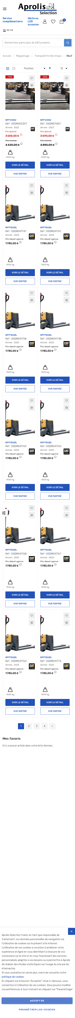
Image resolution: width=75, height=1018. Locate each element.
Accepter (37, 1000)
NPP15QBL (11, 227)
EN (8, 30)
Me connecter (45, 22)
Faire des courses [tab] (4, 513)
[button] (32, 78)
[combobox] (37, 42)
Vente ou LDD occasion (33, 21)
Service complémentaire (12, 20)
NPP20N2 (10, 120)
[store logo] (37, 8)
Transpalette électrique (48, 55)
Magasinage (23, 55)
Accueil (7, 55)
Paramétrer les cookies (37, 1009)
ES (11, 30)
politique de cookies (13, 976)
